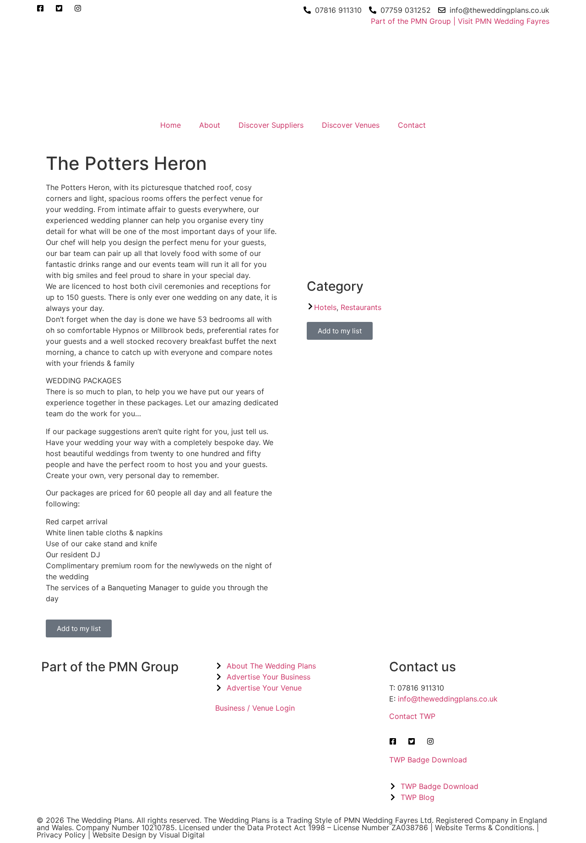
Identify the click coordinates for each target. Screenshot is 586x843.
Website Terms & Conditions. (484, 827)
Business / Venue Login (255, 707)
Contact (412, 125)
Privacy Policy (61, 834)
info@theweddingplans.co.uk (448, 698)
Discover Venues (351, 125)
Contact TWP (412, 716)
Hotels (325, 307)
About (209, 125)
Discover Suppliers (271, 125)
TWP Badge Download (428, 759)
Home (170, 125)
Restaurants (361, 307)
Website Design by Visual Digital (148, 834)
